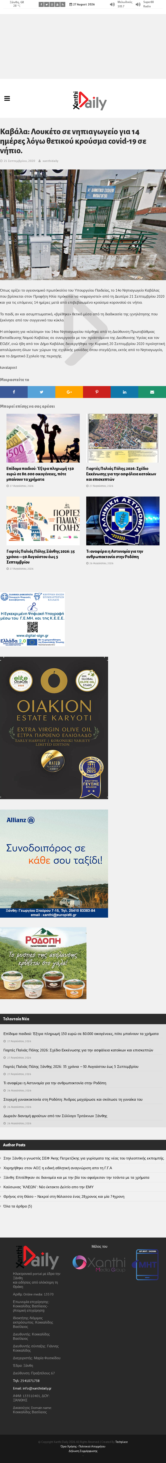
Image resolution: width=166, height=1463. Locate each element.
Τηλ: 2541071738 (26, 1380)
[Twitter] (46, 4)
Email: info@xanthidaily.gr (32, 1388)
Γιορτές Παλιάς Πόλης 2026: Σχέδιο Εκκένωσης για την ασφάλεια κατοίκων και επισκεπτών (121, 474)
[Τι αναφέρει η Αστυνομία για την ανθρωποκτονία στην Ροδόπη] (123, 522)
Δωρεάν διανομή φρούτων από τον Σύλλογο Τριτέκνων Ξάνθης (55, 1115)
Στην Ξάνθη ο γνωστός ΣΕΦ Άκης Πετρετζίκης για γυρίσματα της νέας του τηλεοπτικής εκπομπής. (83, 1158)
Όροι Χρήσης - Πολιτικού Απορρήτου (83, 1446)
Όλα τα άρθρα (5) (17, 1206)
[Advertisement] (83, 46)
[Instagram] (51, 4)
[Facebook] (41, 4)
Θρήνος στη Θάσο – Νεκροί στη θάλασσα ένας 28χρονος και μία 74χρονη (63, 1196)
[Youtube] (57, 4)
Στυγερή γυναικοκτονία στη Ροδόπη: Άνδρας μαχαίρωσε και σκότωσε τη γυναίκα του (72, 1099)
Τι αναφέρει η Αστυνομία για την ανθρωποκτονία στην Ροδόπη (54, 1083)
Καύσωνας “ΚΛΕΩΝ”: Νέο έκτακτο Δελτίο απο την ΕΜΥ (48, 1187)
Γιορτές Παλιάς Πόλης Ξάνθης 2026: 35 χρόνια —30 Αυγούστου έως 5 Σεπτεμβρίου (40, 556)
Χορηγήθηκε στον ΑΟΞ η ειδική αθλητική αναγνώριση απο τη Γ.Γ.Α (57, 1168)
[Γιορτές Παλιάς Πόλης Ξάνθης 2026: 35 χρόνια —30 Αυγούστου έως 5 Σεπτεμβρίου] (43, 522)
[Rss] (62, 4)
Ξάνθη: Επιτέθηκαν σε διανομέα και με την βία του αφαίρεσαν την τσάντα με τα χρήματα (76, 1177)
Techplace (121, 1442)
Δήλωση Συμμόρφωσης (83, 1451)
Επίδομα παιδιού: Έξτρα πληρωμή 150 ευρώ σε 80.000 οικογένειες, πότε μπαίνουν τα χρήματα (40, 474)
